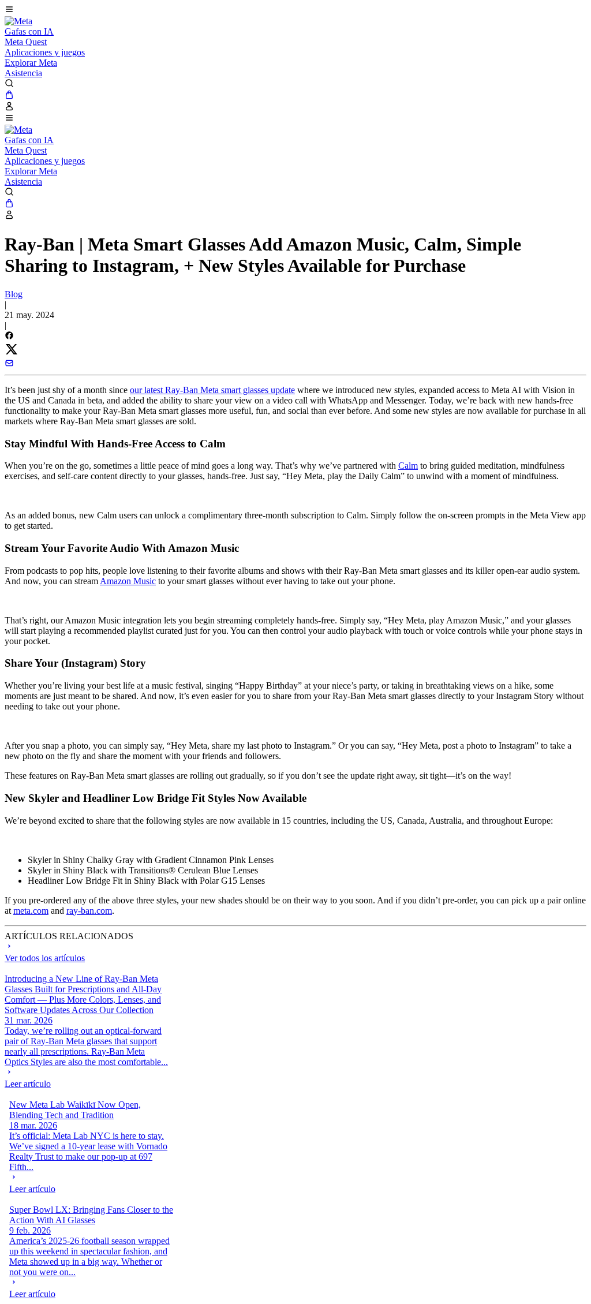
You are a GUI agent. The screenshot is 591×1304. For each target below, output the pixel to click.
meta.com (30, 911)
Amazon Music (128, 581)
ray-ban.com (89, 911)
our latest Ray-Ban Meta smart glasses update (212, 390)
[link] (18, 21)
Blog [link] (14, 294)
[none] (87, 1078)
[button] (295, 10)
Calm (408, 465)
